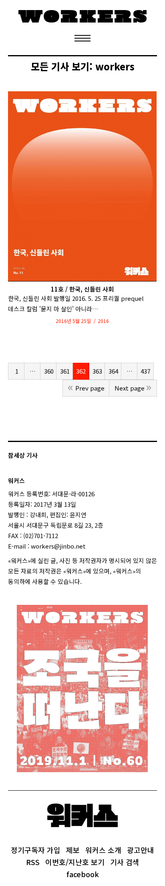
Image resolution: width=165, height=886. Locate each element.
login (89, 581)
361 (65, 371)
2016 (103, 320)
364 (113, 371)
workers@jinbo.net (58, 546)
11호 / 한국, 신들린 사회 (82, 289)
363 (97, 371)
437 (145, 371)
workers (115, 66)
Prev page (90, 388)
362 (81, 371)
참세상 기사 (23, 455)
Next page (130, 388)
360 (49, 371)
